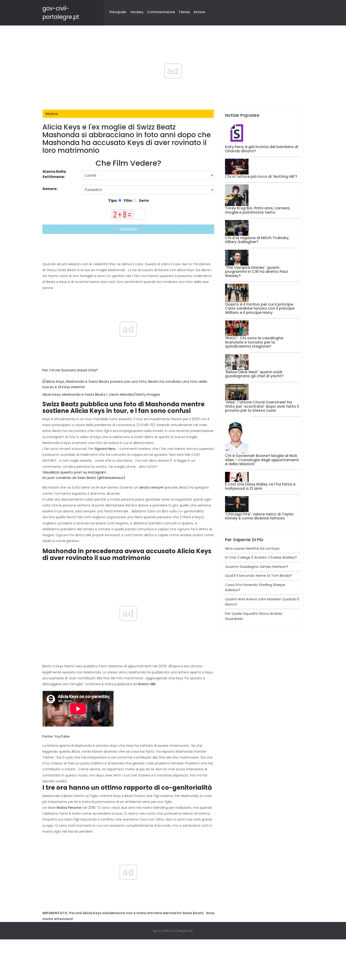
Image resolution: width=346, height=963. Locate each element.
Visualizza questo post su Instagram (74, 472)
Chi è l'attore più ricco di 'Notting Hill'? (261, 176)
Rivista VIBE (147, 684)
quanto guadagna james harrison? (256, 566)
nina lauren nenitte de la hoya (252, 548)
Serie (143, 200)
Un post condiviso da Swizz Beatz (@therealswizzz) (83, 477)
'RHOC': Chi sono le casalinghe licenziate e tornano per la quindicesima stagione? (254, 342)
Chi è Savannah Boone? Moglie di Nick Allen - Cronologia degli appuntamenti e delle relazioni (262, 460)
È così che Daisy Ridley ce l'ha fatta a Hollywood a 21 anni (260, 486)
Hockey (137, 11)
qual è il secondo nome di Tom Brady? (258, 575)
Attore (199, 11)
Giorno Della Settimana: (54, 174)
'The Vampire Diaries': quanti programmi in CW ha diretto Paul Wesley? (256, 271)
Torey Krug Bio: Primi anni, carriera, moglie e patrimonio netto (257, 210)
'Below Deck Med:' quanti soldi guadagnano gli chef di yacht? (254, 374)
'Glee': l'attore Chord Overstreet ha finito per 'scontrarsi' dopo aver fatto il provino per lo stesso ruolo (262, 406)
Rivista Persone (69, 807)
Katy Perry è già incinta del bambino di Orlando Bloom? (261, 149)
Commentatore (161, 11)
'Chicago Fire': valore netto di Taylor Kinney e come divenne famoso (259, 516)
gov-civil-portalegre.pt (173, 930)
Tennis (184, 11)
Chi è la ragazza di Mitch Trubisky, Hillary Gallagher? (257, 240)
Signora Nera (105, 448)
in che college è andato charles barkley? (261, 557)
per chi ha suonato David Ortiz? (70, 370)
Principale (117, 11)
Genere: (50, 188)
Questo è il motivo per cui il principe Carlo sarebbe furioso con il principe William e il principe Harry (259, 308)
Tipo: (113, 200)
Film (127, 200)
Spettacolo (128, 229)
